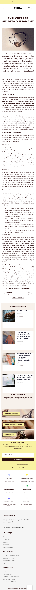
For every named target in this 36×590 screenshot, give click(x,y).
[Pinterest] (19, 467)
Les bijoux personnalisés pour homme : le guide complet (23, 335)
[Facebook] (16, 467)
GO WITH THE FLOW (25, 311)
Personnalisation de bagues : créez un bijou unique (24, 377)
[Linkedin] (23, 467)
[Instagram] (13, 467)
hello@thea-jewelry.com (18, 527)
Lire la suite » (20, 316)
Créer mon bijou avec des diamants (18, 288)
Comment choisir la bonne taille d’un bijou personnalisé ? (24, 357)
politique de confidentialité (22, 464)
